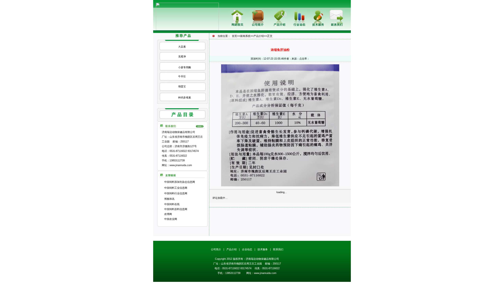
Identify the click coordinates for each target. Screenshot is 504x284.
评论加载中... (220, 197)
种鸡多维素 (184, 97)
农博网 (168, 214)
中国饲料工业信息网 (175, 187)
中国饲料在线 (172, 204)
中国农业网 (170, 219)
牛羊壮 (182, 76)
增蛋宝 (182, 86)
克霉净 (182, 56)
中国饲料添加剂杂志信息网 (179, 181)
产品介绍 (259, 36)
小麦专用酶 (184, 67)
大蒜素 (182, 46)
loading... (281, 192)
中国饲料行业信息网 (175, 193)
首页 (234, 36)
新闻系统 (245, 36)
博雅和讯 (169, 198)
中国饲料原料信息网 (175, 209)
